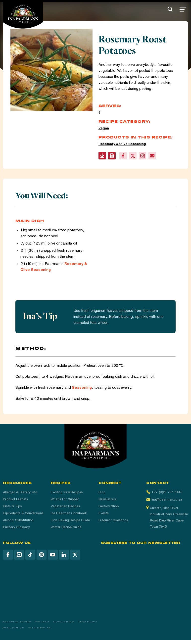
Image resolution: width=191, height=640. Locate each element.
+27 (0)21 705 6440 (167, 492)
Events (103, 513)
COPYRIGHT (88, 621)
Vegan (103, 128)
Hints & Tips (12, 506)
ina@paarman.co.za (166, 499)
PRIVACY (42, 621)
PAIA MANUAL (39, 627)
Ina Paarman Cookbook (69, 513)
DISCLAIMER (63, 621)
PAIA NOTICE (13, 627)
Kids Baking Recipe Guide (70, 520)
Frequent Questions (113, 520)
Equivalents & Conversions (23, 513)
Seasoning (82, 387)
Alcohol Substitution (18, 520)
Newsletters (107, 499)
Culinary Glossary (16, 527)
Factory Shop (108, 506)
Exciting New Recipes (67, 492)
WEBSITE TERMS (17, 621)
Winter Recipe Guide (66, 527)
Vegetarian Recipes (65, 506)
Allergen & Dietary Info (20, 492)
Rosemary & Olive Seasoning (122, 143)
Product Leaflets (15, 499)
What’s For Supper (65, 499)
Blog (101, 492)
